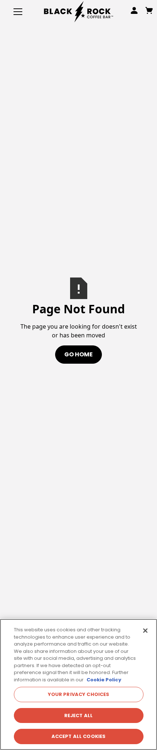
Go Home (78, 354)
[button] (16, 11)
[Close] (145, 631)
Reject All (78, 715)
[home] (78, 11)
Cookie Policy (104, 679)
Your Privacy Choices (79, 694)
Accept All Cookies (78, 736)
